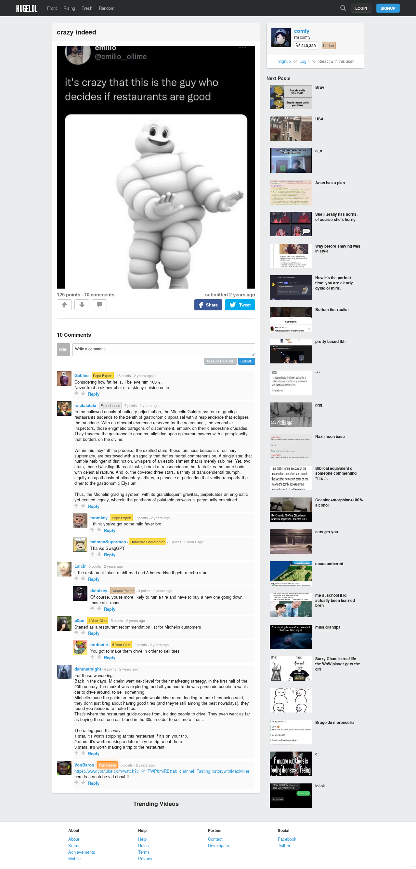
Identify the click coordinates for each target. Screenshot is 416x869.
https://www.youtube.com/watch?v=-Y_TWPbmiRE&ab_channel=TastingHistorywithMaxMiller (161, 771)
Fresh (87, 8)
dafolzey (98, 590)
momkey (99, 517)
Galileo (81, 375)
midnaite (99, 644)
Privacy (145, 858)
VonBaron (84, 765)
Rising (69, 8)
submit (246, 361)
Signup (388, 8)
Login (361, 8)
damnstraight (87, 669)
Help (142, 839)
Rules (143, 845)
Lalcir (80, 566)
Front (52, 8)
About (73, 839)
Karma (74, 845)
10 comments (99, 294)
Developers (218, 845)
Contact (215, 839)
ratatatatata (85, 405)
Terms (144, 852)
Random (106, 8)
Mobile (74, 858)
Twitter (284, 845)
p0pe (79, 620)
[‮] (315, 701)
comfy (301, 31)
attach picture (220, 361)
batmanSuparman (108, 541)
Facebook (287, 839)
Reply (93, 394)
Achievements (81, 852)
